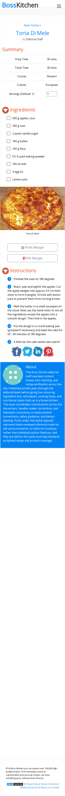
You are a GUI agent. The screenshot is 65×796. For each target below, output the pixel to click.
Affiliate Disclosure (29, 787)
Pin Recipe (34, 258)
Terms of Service (49, 783)
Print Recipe (34, 247)
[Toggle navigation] (59, 6)
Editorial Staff (49, 366)
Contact (55, 787)
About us (45, 787)
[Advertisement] (32, 604)
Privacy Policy (32, 783)
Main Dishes (32, 25)
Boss (20, 5)
